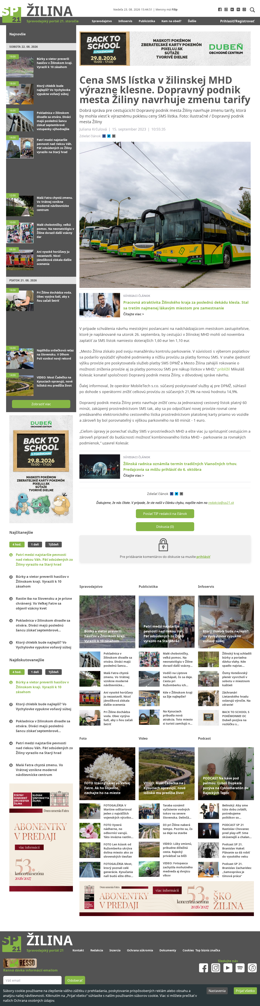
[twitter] (108, 136)
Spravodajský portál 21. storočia (53, 21)
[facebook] (104, 136)
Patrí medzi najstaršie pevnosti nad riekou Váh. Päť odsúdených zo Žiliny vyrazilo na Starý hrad (44, 559)
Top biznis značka (207, 950)
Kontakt (78, 950)
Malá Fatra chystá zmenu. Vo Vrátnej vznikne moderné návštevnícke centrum (39, 770)
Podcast (204, 738)
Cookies (188, 950)
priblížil (223, 369)
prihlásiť (203, 556)
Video (143, 738)
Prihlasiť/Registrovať (237, 21)
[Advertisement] (41, 173)
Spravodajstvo (102, 21)
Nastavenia (217, 991)
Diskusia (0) (165, 526)
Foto (83, 738)
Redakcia (96, 950)
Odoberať (74, 980)
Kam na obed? (171, 21)
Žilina (50, 11)
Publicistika (147, 21)
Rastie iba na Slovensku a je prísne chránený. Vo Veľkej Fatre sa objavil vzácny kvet (44, 603)
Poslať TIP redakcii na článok (165, 513)
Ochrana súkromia (140, 950)
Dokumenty (167, 950)
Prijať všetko (245, 991)
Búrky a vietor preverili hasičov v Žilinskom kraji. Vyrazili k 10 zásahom (42, 581)
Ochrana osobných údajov (34, 1000)
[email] (113, 136)
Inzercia (114, 950)
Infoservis (125, 21)
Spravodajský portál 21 (45, 950)
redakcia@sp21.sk (221, 502)
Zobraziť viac (41, 404)
